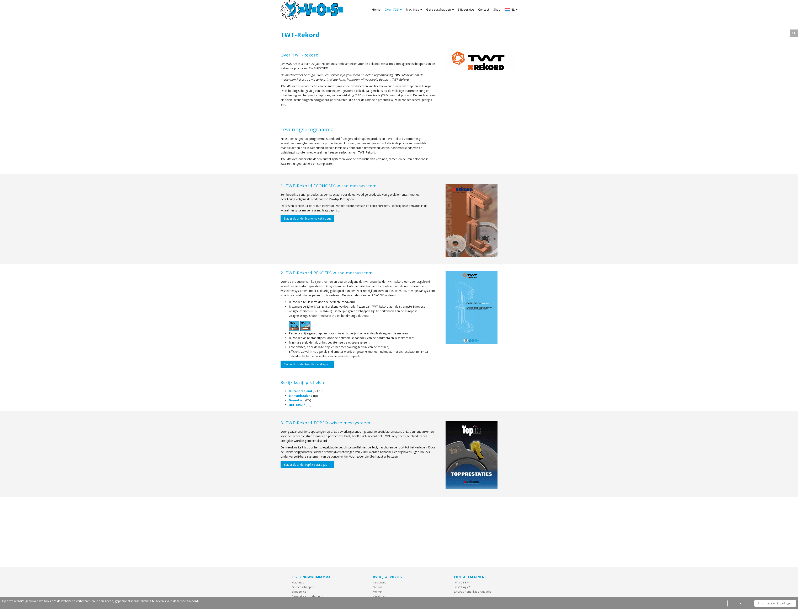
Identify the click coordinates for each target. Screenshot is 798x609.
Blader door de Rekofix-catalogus (306, 364)
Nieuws (377, 587)
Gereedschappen (439, 9)
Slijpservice (466, 9)
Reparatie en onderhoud (307, 596)
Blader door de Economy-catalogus (307, 218)
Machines (413, 9)
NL (512, 9)
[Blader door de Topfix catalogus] (471, 452)
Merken (378, 591)
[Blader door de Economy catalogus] (471, 218)
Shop (496, 9)
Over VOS (392, 9)
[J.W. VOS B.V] (312, 10)
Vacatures (379, 596)
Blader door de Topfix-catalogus (305, 465)
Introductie (379, 582)
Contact (483, 9)
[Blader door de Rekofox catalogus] (471, 305)
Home (376, 9)
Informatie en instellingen (775, 603)
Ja (740, 603)
